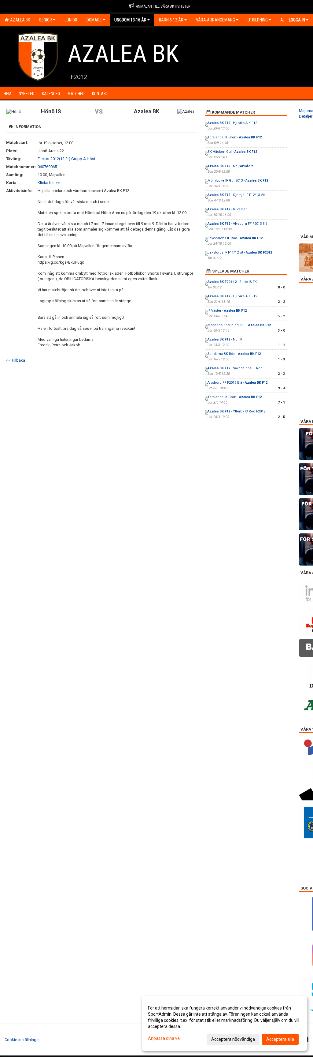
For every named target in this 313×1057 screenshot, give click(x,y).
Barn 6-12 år (171, 19)
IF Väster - (227, 311)
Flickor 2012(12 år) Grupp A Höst (66, 158)
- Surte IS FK (232, 282)
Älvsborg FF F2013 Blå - (237, 383)
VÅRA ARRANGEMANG (215, 19)
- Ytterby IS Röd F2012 (236, 411)
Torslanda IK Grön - (235, 137)
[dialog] (224, 1023)
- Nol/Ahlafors (230, 166)
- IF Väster (227, 209)
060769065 (47, 166)
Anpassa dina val (164, 1038)
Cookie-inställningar (22, 1039)
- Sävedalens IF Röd (235, 368)
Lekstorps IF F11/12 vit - (240, 252)
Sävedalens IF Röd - (235, 238)
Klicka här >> (49, 182)
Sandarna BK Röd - (234, 354)
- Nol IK (225, 339)
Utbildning (258, 19)
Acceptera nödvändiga (233, 1039)
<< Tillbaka (15, 360)
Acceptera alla (280, 1039)
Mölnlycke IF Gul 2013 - (238, 180)
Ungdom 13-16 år (130, 19)
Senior (45, 19)
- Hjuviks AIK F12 (232, 123)
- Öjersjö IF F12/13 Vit (236, 195)
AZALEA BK (19, 19)
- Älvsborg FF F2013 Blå (237, 224)
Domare (94, 19)
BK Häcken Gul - (232, 152)
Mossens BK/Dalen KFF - (239, 325)
